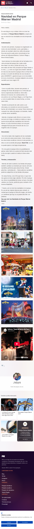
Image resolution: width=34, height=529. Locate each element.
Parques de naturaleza (8, 490)
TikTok (3, 476)
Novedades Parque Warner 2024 (25, 413)
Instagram (4, 478)
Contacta (4, 499)
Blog (6, 7)
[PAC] (3, 3)
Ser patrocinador (6, 497)
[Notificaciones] (27, 2)
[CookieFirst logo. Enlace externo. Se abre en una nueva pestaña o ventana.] (1, 513)
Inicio (2, 7)
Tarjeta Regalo (5, 492)
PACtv (3, 480)
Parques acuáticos (7, 488)
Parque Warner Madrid (7, 13)
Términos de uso (6, 502)
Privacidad (5, 504)
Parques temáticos (7, 485)
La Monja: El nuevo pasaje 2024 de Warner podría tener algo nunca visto (8, 414)
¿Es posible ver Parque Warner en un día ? (8, 435)
